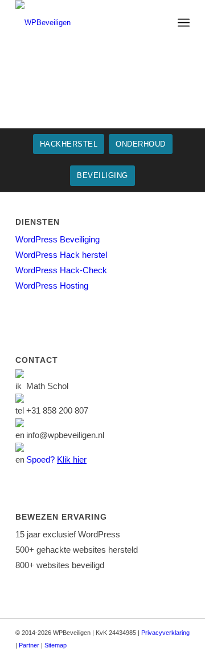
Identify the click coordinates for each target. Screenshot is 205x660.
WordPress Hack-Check (61, 270)
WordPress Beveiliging (57, 239)
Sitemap (55, 645)
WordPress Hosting (51, 285)
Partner (29, 645)
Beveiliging (102, 175)
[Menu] (184, 23)
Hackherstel (69, 144)
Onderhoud (141, 144)
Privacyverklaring (165, 632)
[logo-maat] (85, 23)
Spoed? (56, 459)
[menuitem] (184, 23)
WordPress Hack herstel (61, 255)
